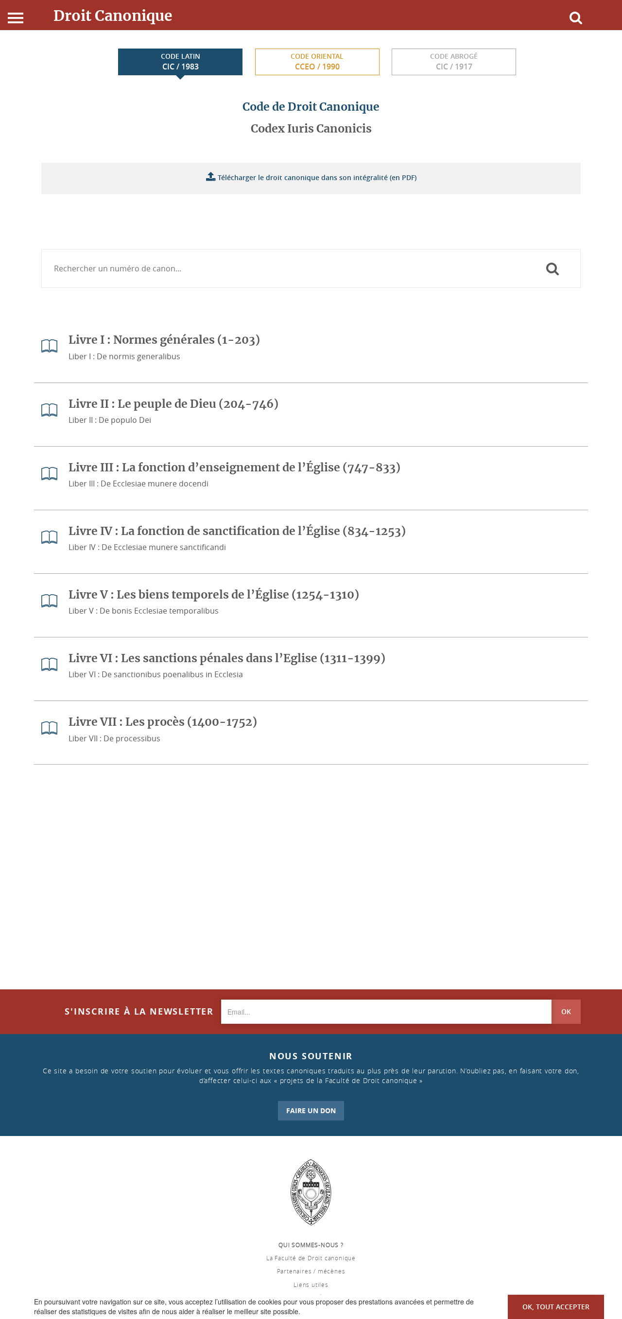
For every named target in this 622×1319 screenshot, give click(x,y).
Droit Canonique (113, 15)
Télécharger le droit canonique (316, 177)
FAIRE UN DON (311, 1110)
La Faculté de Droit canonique (311, 1258)
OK (566, 1011)
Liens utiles (311, 1284)
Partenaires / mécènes (311, 1271)
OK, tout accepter (555, 1306)
